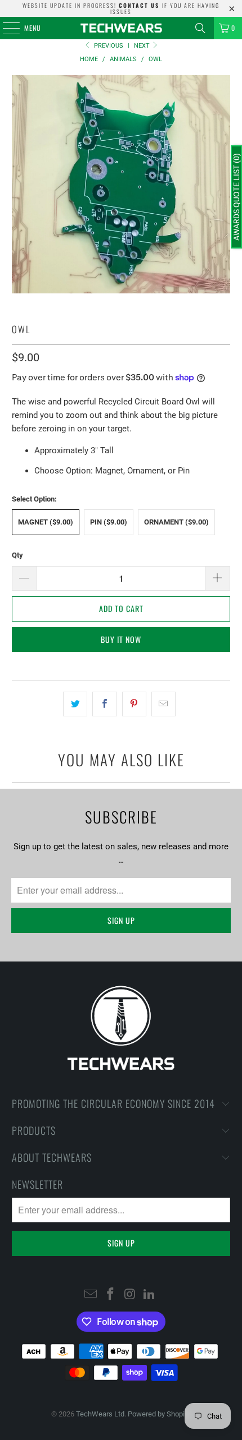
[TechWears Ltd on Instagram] (130, 1295)
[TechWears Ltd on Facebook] (110, 1295)
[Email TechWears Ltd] (91, 1295)
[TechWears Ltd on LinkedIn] (149, 1295)
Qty (17, 555)
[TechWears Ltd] (121, 28)
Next (142, 45)
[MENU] (5, 28)
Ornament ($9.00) (176, 522)
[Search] (200, 28)
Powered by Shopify (159, 1414)
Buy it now (121, 639)
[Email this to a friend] (163, 704)
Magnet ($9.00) (45, 522)
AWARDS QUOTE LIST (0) (236, 197)
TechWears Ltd (100, 1414)
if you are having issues (164, 8)
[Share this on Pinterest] (134, 704)
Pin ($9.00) (108, 522)
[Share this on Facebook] (104, 704)
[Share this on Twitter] (75, 704)
